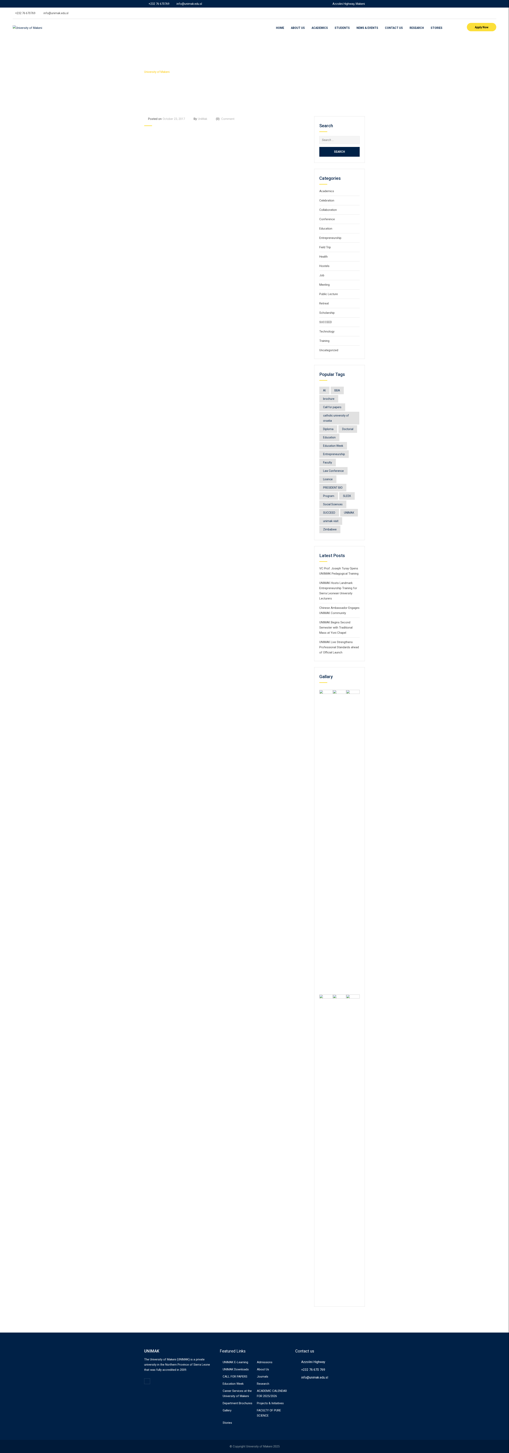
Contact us (394, 27)
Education (325, 228)
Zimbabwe (330, 529)
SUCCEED (325, 322)
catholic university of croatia (336, 418)
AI (324, 390)
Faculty (327, 462)
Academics (320, 27)
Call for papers (332, 407)
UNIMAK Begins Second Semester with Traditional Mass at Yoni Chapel (336, 628)
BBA (337, 390)
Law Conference (333, 470)
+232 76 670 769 (313, 1370)
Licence (328, 479)
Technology (326, 331)
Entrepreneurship (330, 238)
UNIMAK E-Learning (235, 1362)
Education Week (333, 445)
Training (324, 341)
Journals (262, 1376)
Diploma (328, 429)
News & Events (367, 27)
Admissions (264, 1362)
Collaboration (328, 210)
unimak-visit (330, 521)
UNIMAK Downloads (236, 1369)
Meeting (324, 284)
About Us (298, 27)
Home (280, 27)
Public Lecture (328, 294)
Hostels (324, 266)
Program (328, 496)
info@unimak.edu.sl (189, 4)
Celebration (326, 200)
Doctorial (347, 429)
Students (342, 27)
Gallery (227, 1410)
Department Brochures (237, 1403)
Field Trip (325, 247)
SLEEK (347, 496)
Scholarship (327, 313)
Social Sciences (333, 504)
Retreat (324, 303)
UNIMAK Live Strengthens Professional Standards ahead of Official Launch (339, 647)
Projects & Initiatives (270, 1403)
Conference (327, 219)
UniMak (202, 119)
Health (323, 256)
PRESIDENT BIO (333, 487)
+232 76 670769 (159, 4)
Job (321, 275)
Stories (436, 27)
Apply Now (481, 27)
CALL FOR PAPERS (235, 1376)
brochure (328, 398)
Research (417, 27)
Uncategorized (328, 350)
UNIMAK (349, 512)
